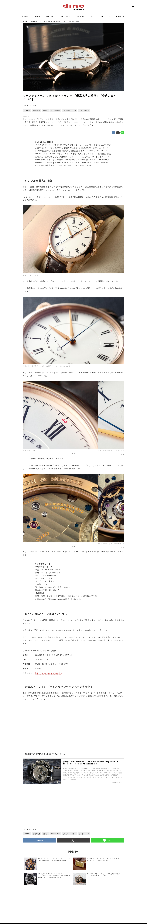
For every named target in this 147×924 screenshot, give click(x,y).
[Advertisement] (48, 809)
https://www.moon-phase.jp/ (48, 673)
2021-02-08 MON (30, 106)
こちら (29, 699)
